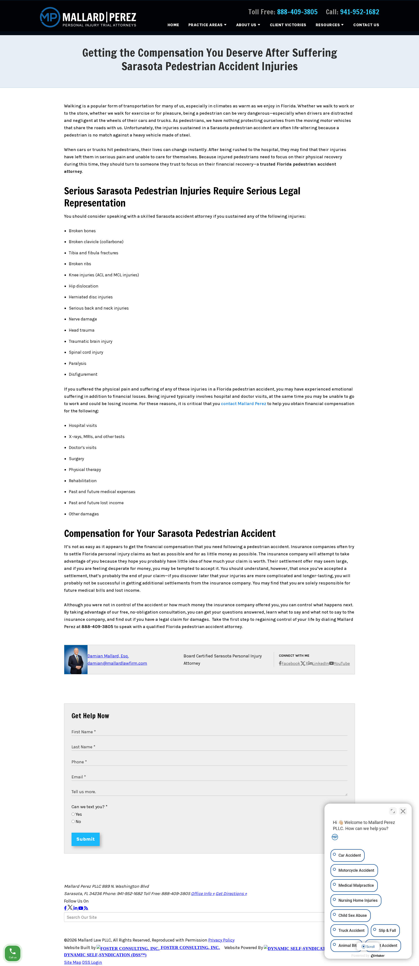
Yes (78, 814)
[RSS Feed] (86, 908)
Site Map (72, 962)
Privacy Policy (221, 940)
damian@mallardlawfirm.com (117, 663)
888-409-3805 (297, 11)
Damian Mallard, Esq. (108, 656)
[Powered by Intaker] (378, 955)
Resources (328, 25)
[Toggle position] (393, 811)
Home (173, 25)
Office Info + (203, 893)
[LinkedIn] (75, 908)
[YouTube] (81, 908)
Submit (85, 839)
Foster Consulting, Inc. (190, 947)
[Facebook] (66, 908)
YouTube (342, 663)
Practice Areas (205, 25)
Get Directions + (231, 893)
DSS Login (92, 962)
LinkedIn (320, 663)
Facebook (291, 663)
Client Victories (288, 25)
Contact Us (366, 25)
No (78, 821)
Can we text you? (89, 806)
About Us (246, 25)
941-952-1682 (359, 11)
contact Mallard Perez (243, 403)
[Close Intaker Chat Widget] (403, 811)
